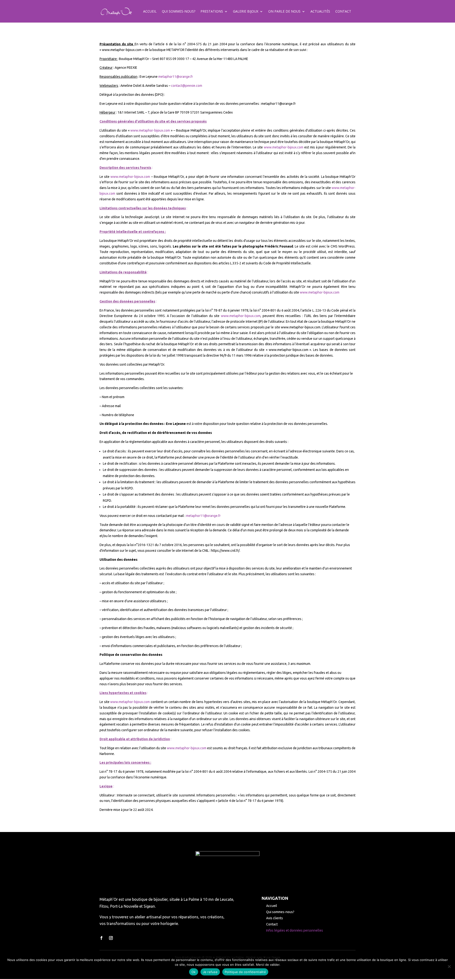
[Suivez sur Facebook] (101, 938)
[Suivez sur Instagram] (111, 938)
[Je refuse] (449, 966)
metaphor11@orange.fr (175, 76)
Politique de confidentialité (245, 972)
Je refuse (210, 972)
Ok (193, 972)
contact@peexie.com (186, 85)
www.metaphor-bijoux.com (150, 130)
